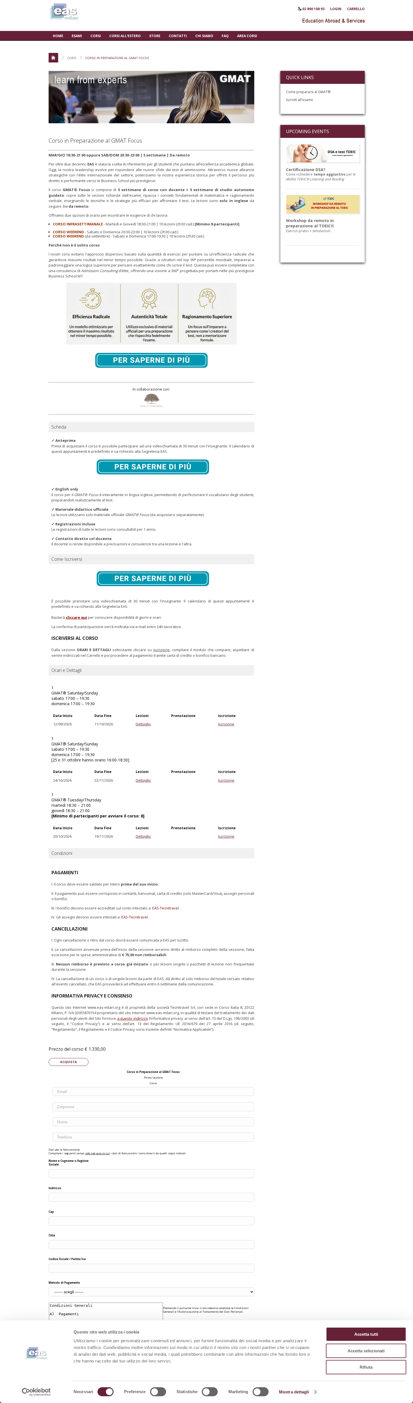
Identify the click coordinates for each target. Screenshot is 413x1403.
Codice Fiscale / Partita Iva (67, 1259)
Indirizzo (55, 1188)
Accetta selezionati (366, 1350)
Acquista (68, 1062)
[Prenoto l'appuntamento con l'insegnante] (151, 373)
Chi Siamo (204, 35)
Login (335, 8)
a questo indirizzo (132, 1018)
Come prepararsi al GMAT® (308, 91)
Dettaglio (143, 724)
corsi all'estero (125, 35)
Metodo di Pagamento (64, 1283)
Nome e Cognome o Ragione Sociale (68, 1162)
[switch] (158, 1391)
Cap (51, 1212)
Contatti (178, 35)
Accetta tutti (366, 1334)
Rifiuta (366, 1367)
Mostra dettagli (294, 1391)
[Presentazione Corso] (153, 480)
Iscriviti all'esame (299, 99)
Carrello (356, 8)
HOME (58, 35)
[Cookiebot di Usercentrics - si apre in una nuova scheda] (36, 1392)
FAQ (225, 35)
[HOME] (53, 57)
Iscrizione (226, 724)
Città (52, 1235)
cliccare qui (76, 617)
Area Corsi (247, 35)
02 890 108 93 (313, 8)
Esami (77, 35)
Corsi (95, 35)
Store (154, 35)
